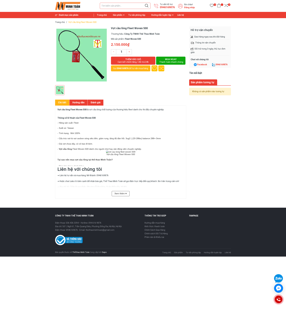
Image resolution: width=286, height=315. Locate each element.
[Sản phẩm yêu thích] (212, 6)
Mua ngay (171, 60)
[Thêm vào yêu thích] (154, 68)
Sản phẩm (117, 15)
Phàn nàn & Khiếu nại (154, 237)
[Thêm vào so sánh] (161, 68)
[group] (81, 55)
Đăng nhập (189, 7)
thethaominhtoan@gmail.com (100, 230)
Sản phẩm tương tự (202, 82)
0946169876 (167, 7)
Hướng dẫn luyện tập (161, 15)
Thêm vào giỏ (133, 60)
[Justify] (146, 6)
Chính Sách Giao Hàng (154, 230)
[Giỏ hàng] (219, 6)
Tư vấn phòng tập (136, 15)
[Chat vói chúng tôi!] (278, 288)
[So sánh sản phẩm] (226, 6)
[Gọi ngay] (278, 299)
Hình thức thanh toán (154, 226)
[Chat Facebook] (195, 64)
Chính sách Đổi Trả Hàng (156, 233)
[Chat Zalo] (213, 64)
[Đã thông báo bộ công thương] (69, 240)
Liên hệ (180, 15)
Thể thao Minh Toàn (81, 252)
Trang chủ (102, 15)
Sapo (104, 252)
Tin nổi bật (195, 72)
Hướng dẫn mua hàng (154, 223)
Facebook (202, 64)
